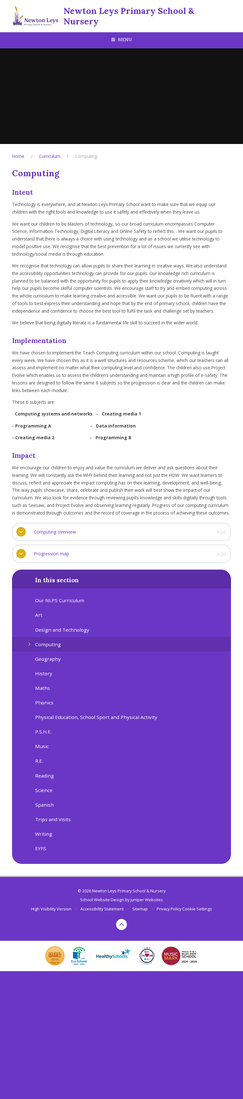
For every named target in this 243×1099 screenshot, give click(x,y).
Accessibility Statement (102, 909)
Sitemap (140, 909)
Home (18, 156)
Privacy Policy (169, 909)
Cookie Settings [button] (197, 909)
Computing (86, 156)
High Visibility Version (51, 909)
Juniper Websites (146, 899)
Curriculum (49, 156)
